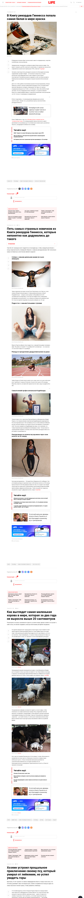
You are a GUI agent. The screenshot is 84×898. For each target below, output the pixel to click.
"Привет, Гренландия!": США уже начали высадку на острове (47, 212)
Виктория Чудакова (16, 157)
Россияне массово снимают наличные (47, 874)
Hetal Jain (19, 706)
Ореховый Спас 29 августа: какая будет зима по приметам (31, 218)
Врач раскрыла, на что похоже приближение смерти (48, 868)
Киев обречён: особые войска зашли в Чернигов (48, 217)
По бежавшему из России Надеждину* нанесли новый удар (47, 601)
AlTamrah (19, 667)
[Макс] (22, 189)
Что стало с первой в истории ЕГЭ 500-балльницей (31, 211)
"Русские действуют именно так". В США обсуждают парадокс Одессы (47, 595)
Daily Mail (38, 490)
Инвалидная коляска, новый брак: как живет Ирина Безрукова (14, 595)
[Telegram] (25, 189)
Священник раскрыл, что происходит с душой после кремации (31, 601)
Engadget (42, 68)
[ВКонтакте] (28, 189)
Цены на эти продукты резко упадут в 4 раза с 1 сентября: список (15, 218)
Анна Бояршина (16, 814)
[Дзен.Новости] (19, 189)
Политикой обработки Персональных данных (31, 6)
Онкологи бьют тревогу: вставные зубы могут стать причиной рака (14, 212)
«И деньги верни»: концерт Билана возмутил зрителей (31, 868)
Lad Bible (46, 675)
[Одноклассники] (31, 189)
